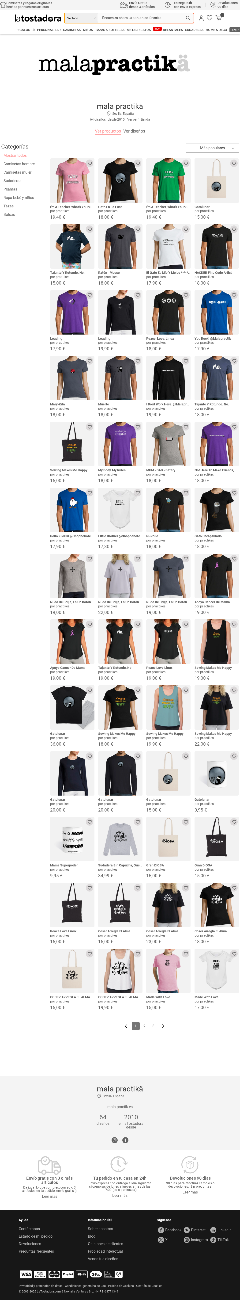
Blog (91, 1236)
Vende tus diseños (103, 1259)
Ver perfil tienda (138, 119)
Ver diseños (134, 131)
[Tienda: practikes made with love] (217, 971)
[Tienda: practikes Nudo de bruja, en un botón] (72, 576)
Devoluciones (30, 1244)
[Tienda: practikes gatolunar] (217, 180)
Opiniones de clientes (105, 1244)
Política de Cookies (121, 1286)
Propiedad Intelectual (105, 1251)
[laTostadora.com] (39, 18)
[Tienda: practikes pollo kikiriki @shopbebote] (72, 510)
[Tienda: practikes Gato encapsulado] (217, 510)
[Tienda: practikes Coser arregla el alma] (120, 905)
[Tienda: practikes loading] (72, 312)
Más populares (212, 148)
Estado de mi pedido (35, 1236)
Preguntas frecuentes (36, 1251)
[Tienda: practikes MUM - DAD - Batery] (168, 444)
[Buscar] (188, 18)
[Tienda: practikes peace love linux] (168, 641)
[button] (209, 18)
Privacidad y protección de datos (41, 1286)
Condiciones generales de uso (85, 1286)
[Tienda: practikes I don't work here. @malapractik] (168, 378)
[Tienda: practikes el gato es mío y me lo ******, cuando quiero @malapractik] (168, 246)
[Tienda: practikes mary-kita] (72, 378)
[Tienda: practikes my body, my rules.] (120, 444)
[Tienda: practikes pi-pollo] (168, 510)
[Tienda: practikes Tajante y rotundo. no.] (72, 246)
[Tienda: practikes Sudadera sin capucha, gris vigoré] (120, 839)
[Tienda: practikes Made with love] (168, 971)
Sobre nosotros (100, 1229)
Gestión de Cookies (149, 1286)
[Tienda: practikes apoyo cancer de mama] (217, 576)
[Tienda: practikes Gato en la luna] (120, 180)
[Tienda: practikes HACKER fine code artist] (217, 246)
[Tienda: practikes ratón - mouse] (120, 246)
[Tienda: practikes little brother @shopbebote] (120, 510)
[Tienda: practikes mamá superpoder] (72, 839)
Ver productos (108, 131)
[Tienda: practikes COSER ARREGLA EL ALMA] (72, 971)
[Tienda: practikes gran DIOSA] (168, 839)
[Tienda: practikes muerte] (120, 378)
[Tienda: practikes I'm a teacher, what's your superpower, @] (72, 180)
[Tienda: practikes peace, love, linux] (168, 312)
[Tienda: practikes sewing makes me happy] (72, 444)
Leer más (49, 1197)
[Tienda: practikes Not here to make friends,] (217, 444)
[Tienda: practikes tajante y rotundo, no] (120, 641)
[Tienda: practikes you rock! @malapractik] (217, 312)
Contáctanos (29, 1229)
